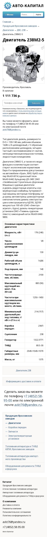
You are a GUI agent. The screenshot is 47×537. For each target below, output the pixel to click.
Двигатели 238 (23, 370)
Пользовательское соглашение (17, 512)
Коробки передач (17, 427)
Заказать (36, 103)
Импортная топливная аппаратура (18, 492)
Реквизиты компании (12, 508)
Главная (7, 21)
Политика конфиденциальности (17, 515)
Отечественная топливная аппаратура (20, 489)
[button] (42, 47)
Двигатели (8, 30)
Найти (38, 15)
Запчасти (13, 431)
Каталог (7, 481)
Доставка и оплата (11, 505)
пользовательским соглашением (22, 112)
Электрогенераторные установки (20, 437)
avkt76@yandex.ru (11, 129)
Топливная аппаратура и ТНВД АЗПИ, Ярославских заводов (21, 448)
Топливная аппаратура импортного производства (22, 457)
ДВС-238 (21, 30)
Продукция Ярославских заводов (20, 25)
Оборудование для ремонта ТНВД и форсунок (23, 467)
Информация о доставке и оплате (23, 381)
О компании (9, 501)
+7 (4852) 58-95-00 (14, 527)
